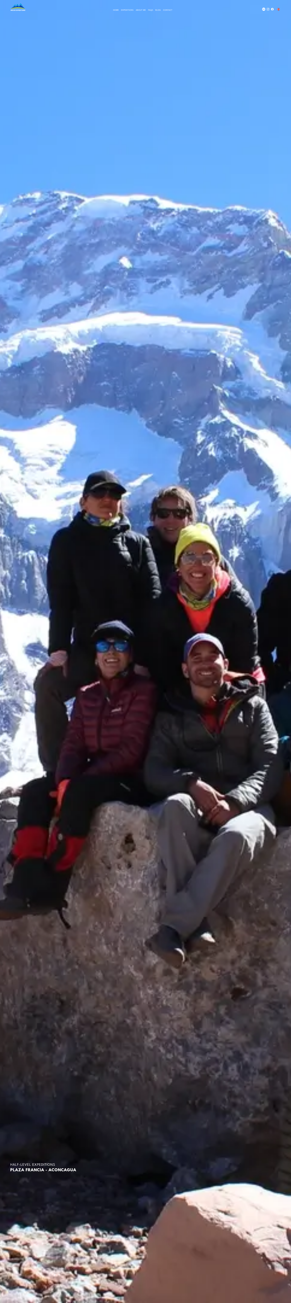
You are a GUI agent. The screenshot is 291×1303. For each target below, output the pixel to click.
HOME (116, 10)
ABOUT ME (141, 10)
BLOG (158, 10)
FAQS (150, 10)
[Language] (278, 9)
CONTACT (167, 10)
